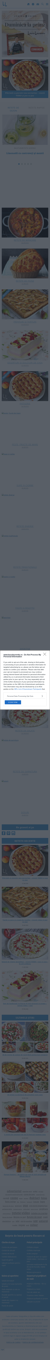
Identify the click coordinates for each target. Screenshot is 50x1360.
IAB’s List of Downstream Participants (28, 689)
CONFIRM (13, 702)
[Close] (45, 655)
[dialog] (25, 680)
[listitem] (25, 696)
